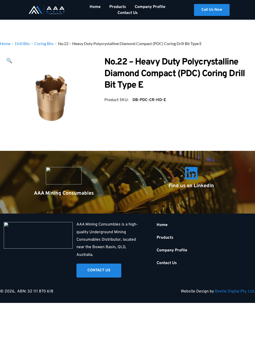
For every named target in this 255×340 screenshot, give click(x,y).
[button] (9, 61)
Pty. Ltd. (247, 291)
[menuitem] (95, 7)
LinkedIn (204, 186)
